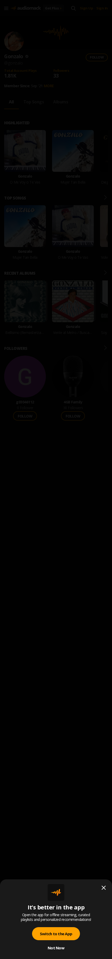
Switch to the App (56, 933)
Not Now (56, 947)
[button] (56, 479)
